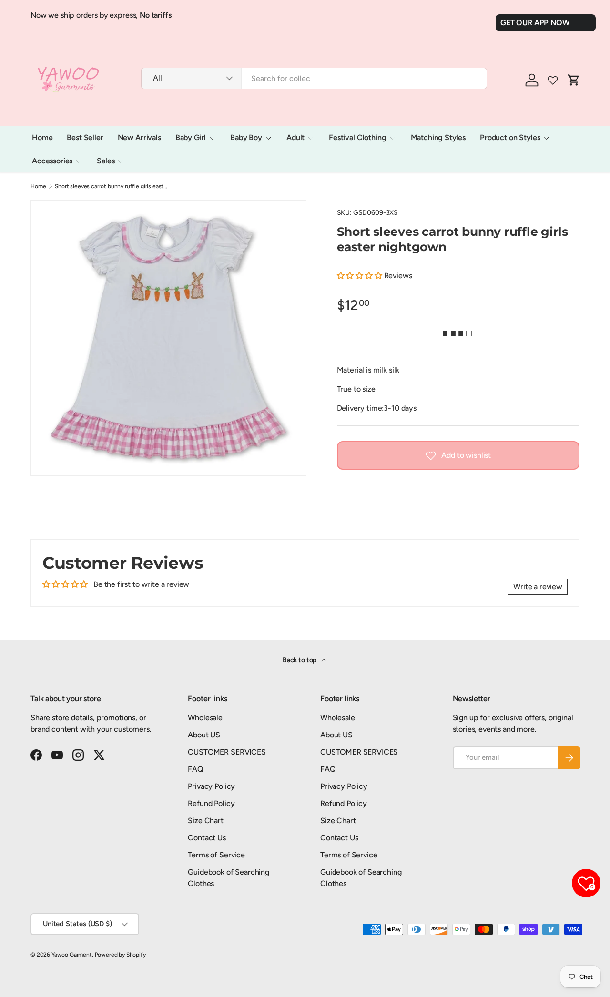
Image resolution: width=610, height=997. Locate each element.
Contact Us (206, 837)
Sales (105, 160)
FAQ (195, 769)
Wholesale (205, 717)
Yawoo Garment (71, 954)
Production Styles (510, 137)
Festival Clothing (357, 137)
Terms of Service (216, 854)
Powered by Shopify (120, 954)
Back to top (300, 660)
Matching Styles (438, 137)
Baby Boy (246, 137)
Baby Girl (190, 137)
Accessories (52, 160)
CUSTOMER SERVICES (226, 751)
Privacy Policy (211, 786)
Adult (295, 137)
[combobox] (314, 78)
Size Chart (205, 820)
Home (42, 137)
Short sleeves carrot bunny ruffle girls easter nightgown (112, 186)
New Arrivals (139, 137)
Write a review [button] (537, 586)
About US (204, 734)
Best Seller (85, 137)
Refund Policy (211, 803)
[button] (360, 275)
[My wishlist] (552, 80)
